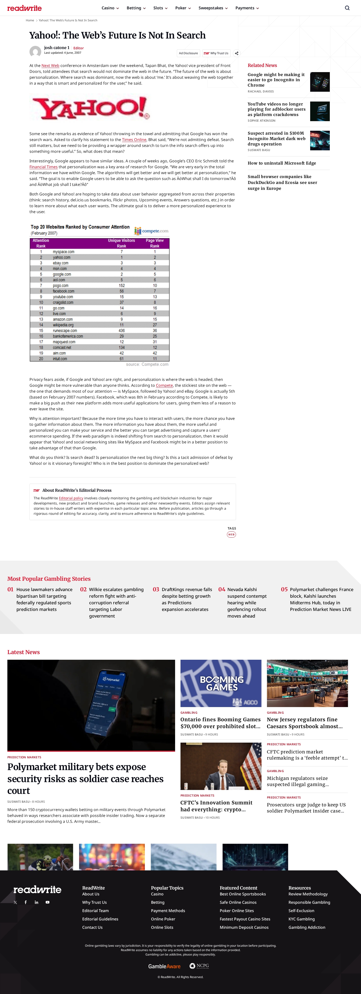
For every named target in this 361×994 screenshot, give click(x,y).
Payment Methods (168, 910)
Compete (164, 385)
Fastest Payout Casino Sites (245, 919)
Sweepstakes (211, 8)
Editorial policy (71, 498)
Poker (180, 8)
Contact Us (92, 927)
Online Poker (163, 919)
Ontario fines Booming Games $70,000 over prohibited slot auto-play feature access (220, 726)
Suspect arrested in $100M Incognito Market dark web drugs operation (276, 138)
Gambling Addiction (307, 927)
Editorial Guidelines (100, 919)
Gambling (188, 712)
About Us (90, 894)
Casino (108, 8)
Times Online (134, 139)
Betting (134, 8)
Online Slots (162, 927)
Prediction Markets (24, 757)
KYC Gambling (302, 919)
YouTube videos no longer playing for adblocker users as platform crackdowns (277, 109)
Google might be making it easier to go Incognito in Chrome (276, 80)
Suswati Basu (18, 802)
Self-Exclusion (301, 910)
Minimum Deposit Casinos (244, 927)
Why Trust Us (94, 902)
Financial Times (43, 166)
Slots (158, 8)
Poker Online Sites (237, 910)
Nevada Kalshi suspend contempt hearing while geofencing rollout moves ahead (247, 602)
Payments (245, 8)
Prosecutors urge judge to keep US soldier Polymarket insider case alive (306, 811)
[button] (347, 8)
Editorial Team (95, 910)
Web (231, 534)
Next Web (50, 65)
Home (30, 20)
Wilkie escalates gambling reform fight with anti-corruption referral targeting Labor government (116, 602)
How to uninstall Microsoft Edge (282, 163)
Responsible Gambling (309, 902)
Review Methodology (308, 894)
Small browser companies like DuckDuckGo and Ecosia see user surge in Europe (282, 182)
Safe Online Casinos (238, 902)
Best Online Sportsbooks (243, 894)
